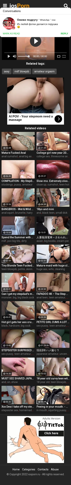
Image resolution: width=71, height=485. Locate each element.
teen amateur (57, 297)
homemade (26, 410)
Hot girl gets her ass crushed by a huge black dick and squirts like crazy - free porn (18, 322)
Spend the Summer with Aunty (18, 237)
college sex (43, 156)
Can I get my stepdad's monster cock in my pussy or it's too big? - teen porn (18, 293)
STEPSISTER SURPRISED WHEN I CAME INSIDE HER (18, 350)
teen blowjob (9, 269)
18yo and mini (45, 209)
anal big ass (26, 156)
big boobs (50, 240)
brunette (20, 212)
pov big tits (13, 240)
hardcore (14, 325)
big (14, 297)
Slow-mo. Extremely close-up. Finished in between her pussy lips (53, 180)
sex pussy (42, 325)
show (14, 382)
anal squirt (8, 212)
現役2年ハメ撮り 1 (48, 350)
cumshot (53, 184)
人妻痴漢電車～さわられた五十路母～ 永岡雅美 (53, 237)
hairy (30, 212)
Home (16, 469)
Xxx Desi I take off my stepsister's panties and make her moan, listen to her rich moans (18, 406)
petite (21, 269)
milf (4, 240)
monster (7, 297)
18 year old (43, 382)
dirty (24, 240)
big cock (25, 325)
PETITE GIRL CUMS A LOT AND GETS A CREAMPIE (53, 322)
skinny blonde (34, 269)
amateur (27, 184)
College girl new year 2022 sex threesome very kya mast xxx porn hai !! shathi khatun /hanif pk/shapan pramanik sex (53, 152)
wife (51, 269)
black (5, 325)
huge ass (42, 269)
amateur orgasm (44, 71)
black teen (48, 212)
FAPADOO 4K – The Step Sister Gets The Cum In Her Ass (53, 293)
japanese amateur (48, 353)
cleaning (60, 269)
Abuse (55, 469)
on (8, 382)
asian (40, 240)
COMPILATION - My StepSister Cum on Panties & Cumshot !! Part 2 (18, 180)
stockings (7, 184)
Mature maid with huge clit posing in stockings (53, 265)
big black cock (26, 297)
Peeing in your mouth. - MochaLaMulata (53, 406)
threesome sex (60, 156)
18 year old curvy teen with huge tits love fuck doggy (53, 378)
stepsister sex (10, 410)
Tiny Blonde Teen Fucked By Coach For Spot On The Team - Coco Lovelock (18, 265)
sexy (6, 71)
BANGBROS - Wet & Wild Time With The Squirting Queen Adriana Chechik (18, 209)
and (39, 212)
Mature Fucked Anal (14, 152)
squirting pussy (57, 410)
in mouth (42, 410)
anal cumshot (10, 156)
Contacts (43, 469)
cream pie (63, 240)
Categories (28, 469)
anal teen (42, 297)
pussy (17, 184)
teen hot (64, 184)
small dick (61, 212)
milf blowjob (22, 71)
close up (41, 184)
